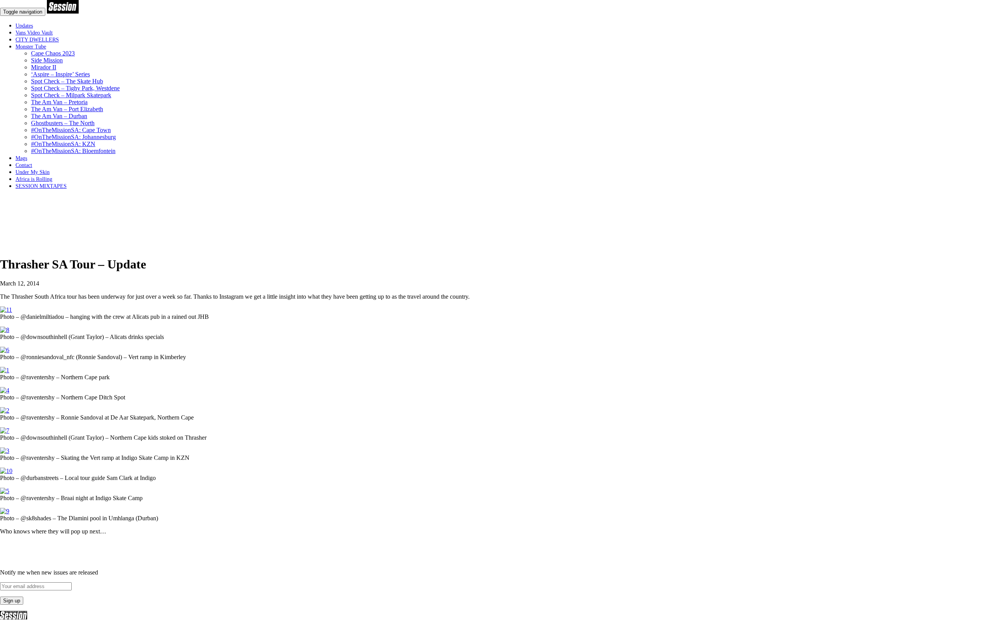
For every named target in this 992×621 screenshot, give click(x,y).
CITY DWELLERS (37, 40)
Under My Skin (33, 172)
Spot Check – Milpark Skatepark (71, 95)
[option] (496, 245)
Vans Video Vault (34, 33)
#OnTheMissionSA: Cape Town (71, 130)
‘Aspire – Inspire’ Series (60, 74)
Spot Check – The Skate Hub (67, 81)
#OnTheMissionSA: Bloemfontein (73, 151)
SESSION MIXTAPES (41, 186)
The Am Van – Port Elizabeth (67, 109)
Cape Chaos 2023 (53, 53)
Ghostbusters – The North (63, 123)
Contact (24, 165)
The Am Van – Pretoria (59, 102)
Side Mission (47, 60)
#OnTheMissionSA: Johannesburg (73, 137)
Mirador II (43, 67)
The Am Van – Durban (59, 116)
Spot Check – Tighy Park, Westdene (75, 88)
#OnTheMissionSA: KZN (63, 144)
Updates (24, 26)
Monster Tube (31, 47)
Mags (21, 158)
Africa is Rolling (34, 179)
